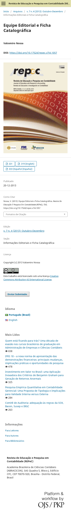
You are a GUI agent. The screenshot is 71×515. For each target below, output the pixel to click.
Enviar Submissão (17, 294)
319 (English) (27, 163)
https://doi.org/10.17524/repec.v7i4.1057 (33, 52)
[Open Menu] (3, 3)
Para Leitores (12, 430)
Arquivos (17, 11)
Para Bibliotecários (14, 440)
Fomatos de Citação (16, 214)
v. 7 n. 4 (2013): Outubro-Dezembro (45, 11)
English (13, 320)
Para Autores (11, 435)
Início (6, 11)
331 (10, 163)
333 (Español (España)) (20, 168)
